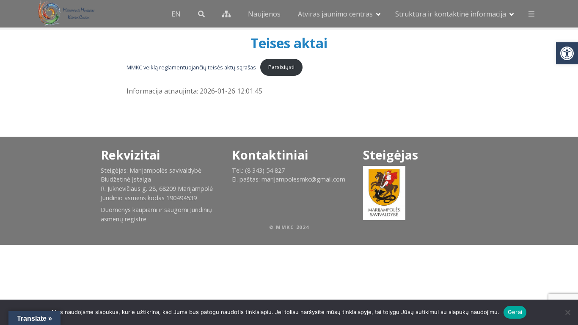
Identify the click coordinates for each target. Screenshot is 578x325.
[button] (567, 53)
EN (176, 14)
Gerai (515, 311)
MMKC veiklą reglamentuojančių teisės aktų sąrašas (191, 67)
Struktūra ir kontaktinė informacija (450, 14)
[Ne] (567, 312)
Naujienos (264, 14)
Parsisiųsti (281, 67)
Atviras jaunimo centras (335, 14)
